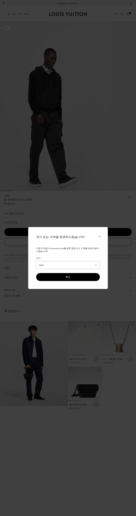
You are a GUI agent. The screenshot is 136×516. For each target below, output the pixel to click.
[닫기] (99, 236)
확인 (68, 277)
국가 (38, 258)
